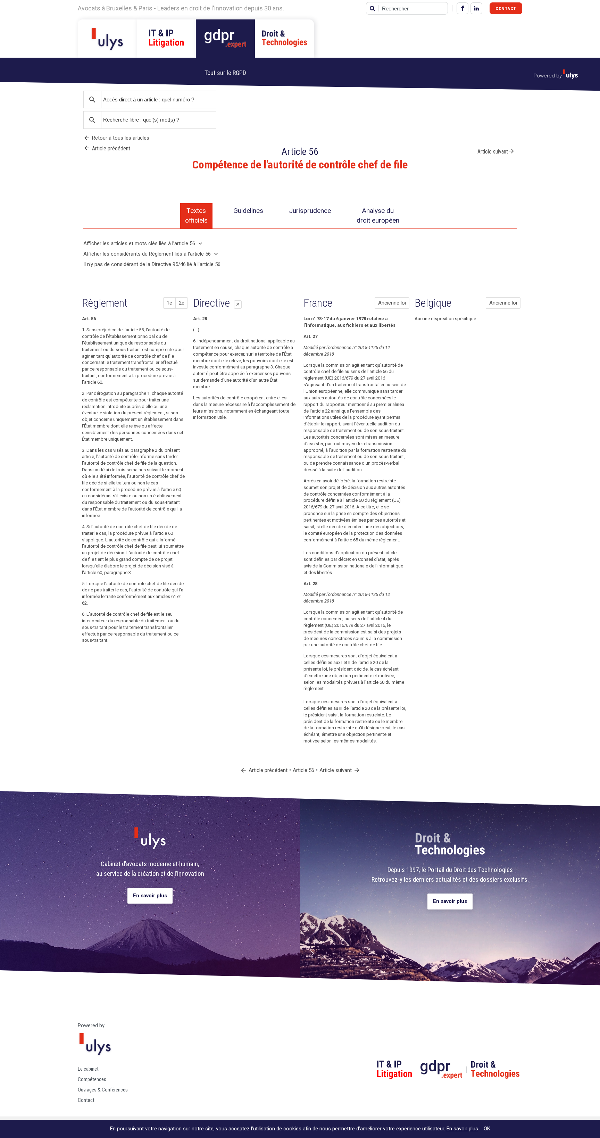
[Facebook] (462, 8)
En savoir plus (150, 895)
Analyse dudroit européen (378, 215)
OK (487, 1128)
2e (181, 303)
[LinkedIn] (476, 8)
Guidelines (248, 211)
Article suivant (496, 151)
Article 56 (303, 770)
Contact (505, 8)
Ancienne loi (392, 303)
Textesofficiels (196, 215)
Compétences (92, 1079)
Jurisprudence (310, 211)
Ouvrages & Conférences (103, 1090)
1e (169, 303)
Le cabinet (88, 1069)
